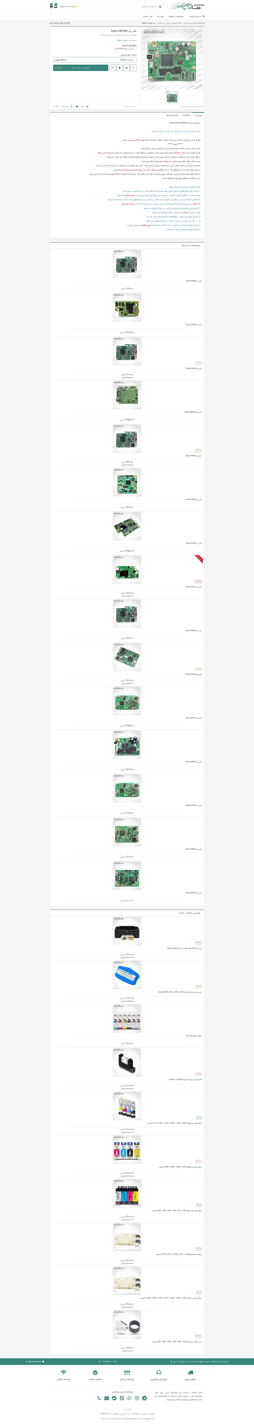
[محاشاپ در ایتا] (122, 1399)
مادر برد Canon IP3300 (193, 500)
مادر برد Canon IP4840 (193, 281)
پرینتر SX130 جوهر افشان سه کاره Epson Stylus (184, 948)
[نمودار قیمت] (126, 68)
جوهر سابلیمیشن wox (193, 1036)
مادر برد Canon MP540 (193, 893)
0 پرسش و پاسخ (131, 106)
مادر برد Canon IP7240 (193, 718)
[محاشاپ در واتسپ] (129, 1399)
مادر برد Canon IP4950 (193, 456)
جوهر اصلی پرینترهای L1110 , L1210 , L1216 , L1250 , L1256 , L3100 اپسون (174, 1123)
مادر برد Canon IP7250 (193, 805)
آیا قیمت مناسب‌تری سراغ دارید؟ (191, 107)
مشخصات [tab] (186, 115)
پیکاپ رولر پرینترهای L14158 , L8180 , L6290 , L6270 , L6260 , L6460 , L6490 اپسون (170, 1298)
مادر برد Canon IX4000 (193, 849)
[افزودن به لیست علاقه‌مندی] (133, 68)
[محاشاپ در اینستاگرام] (137, 1399)
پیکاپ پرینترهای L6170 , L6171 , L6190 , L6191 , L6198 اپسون (178, 1254)
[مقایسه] (113, 68)
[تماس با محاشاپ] (99, 1399)
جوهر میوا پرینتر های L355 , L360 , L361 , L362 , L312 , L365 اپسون (177, 1211)
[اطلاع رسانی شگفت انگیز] (119, 68)
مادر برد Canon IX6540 (193, 674)
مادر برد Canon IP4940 (193, 368)
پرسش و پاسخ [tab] (172, 115)
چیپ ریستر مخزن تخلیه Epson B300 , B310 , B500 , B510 (180, 992)
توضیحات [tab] (198, 115)
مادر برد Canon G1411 (193, 587)
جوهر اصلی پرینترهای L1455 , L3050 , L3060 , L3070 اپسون (180, 1167)
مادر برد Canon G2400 (193, 325)
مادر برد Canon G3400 (193, 543)
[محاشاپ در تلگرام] (144, 1399)
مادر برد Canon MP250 (193, 762)
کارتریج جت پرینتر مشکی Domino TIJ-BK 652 (185, 1079)
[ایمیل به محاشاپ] (107, 1399)
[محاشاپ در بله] (114, 1399)
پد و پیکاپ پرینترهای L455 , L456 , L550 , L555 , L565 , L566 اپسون (176, 1342)
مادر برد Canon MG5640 (193, 412)
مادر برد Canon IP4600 (193, 631)
